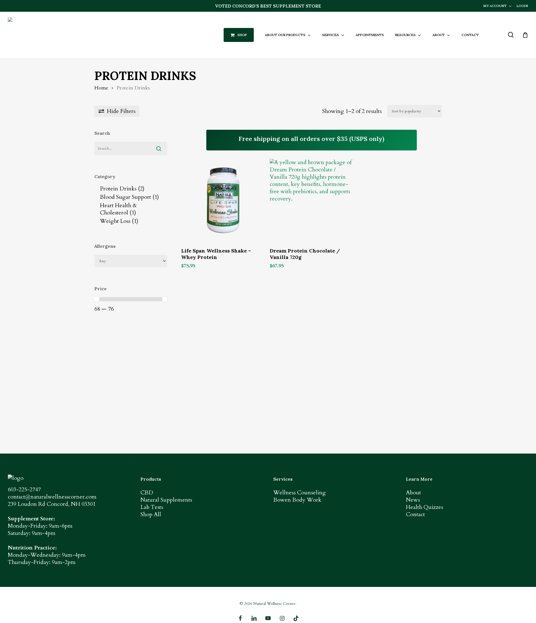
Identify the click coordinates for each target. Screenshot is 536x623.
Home (101, 87)
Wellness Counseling (299, 492)
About (413, 492)
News (413, 500)
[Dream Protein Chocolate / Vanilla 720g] (311, 200)
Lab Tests (151, 507)
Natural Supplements (166, 500)
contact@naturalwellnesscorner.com (52, 497)
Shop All (150, 514)
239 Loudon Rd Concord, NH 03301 (51, 504)
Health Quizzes (424, 507)
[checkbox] (130, 188)
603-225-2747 (24, 489)
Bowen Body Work (297, 500)
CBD (146, 492)
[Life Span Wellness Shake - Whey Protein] (222, 200)
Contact (415, 514)
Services (283, 479)
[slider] (97, 299)
